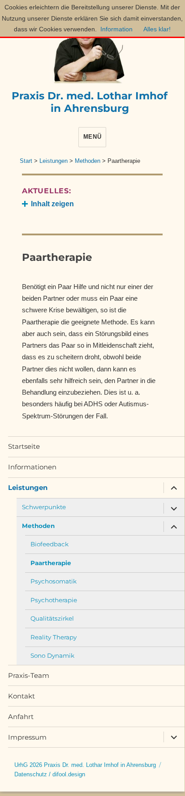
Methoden (38, 525)
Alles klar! (157, 29)
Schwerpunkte (44, 507)
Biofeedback (49, 544)
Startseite (24, 446)
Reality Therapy (53, 637)
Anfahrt (21, 716)
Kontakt (21, 696)
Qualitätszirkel (52, 618)
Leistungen (27, 487)
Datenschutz (30, 774)
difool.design (68, 774)
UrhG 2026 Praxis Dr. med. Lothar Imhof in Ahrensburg (85, 765)
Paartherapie (50, 562)
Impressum (27, 737)
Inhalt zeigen (52, 204)
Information (116, 29)
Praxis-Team (28, 675)
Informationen (32, 467)
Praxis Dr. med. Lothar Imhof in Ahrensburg (90, 102)
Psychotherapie (53, 600)
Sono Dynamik (52, 655)
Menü (92, 136)
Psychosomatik (53, 581)
